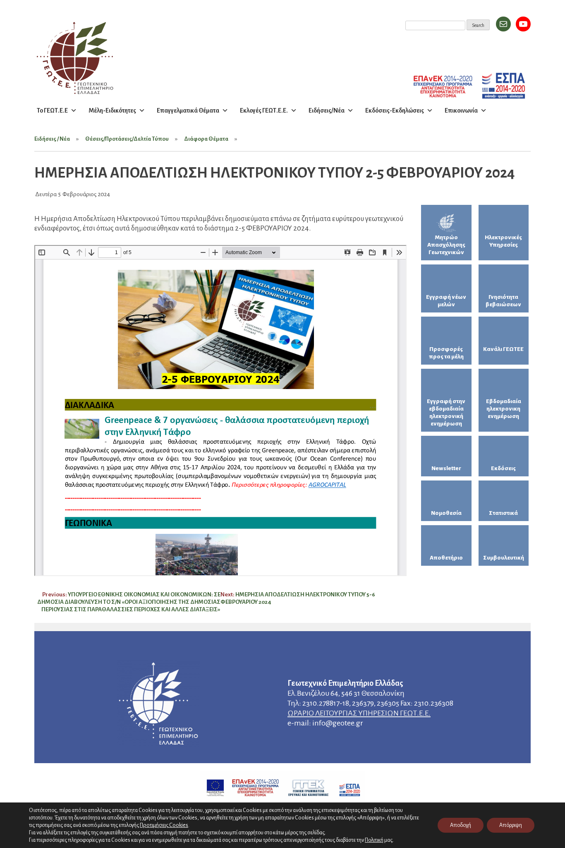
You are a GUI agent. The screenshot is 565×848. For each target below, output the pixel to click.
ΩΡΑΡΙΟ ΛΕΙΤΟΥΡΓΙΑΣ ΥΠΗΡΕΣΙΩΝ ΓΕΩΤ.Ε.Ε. (359, 713)
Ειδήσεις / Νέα (52, 139)
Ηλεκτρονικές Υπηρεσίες (503, 241)
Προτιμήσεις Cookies (164, 825)
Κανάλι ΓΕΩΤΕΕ (503, 349)
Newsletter (446, 468)
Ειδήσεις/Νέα (327, 110)
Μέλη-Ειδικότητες (112, 110)
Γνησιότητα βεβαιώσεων (503, 300)
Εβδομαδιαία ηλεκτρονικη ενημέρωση (503, 408)
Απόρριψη (510, 825)
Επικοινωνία (461, 110)
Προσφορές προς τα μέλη (446, 353)
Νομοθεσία (446, 513)
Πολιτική (374, 840)
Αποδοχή (460, 825)
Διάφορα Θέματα (206, 139)
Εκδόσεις (503, 468)
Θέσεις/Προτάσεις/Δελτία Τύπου (127, 139)
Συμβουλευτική (503, 558)
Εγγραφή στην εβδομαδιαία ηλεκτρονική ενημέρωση (446, 412)
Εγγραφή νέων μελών (446, 300)
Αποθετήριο (446, 558)
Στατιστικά (503, 513)
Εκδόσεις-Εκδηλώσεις (394, 110)
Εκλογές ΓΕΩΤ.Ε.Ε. (264, 110)
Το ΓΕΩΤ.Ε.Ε (52, 110)
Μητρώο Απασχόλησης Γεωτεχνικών (446, 244)
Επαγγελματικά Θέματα (188, 110)
